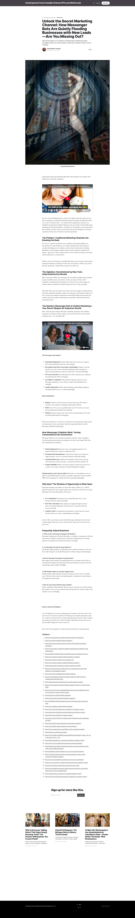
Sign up (79, 907)
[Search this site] (94, 3)
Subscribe (105, 3)
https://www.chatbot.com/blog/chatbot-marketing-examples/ (62, 657)
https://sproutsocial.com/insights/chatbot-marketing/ (60, 698)
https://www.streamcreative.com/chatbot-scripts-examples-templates (65, 729)
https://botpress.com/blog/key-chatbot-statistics (59, 715)
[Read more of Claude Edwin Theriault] (44, 50)
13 (61, 426)
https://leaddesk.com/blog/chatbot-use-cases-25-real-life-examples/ (64, 751)
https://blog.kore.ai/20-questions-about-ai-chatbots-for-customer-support (66, 776)
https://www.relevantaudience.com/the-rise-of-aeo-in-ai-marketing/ (64, 759)
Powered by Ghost (105, 906)
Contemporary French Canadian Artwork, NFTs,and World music (53, 3)
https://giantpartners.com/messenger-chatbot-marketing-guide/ (63, 774)
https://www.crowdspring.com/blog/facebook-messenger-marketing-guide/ (66, 762)
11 (67, 377)
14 (74, 389)
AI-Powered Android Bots (49, 17)
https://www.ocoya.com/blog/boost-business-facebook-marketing (63, 743)
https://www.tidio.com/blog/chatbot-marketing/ (58, 640)
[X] (77, 904)
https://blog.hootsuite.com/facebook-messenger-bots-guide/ (62, 765)
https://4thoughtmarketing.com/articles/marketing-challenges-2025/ (64, 740)
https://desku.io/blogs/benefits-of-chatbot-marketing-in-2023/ (63, 666)
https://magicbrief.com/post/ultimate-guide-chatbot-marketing (63, 723)
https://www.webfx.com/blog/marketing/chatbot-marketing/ (62, 663)
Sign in (98, 3)
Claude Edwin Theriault (54, 48)
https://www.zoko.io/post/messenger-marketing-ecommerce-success (64, 709)
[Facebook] (80, 904)
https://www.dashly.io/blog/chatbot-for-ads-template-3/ (61, 726)
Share (90, 49)
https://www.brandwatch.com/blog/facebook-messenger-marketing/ (64, 637)
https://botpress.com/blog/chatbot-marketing (58, 695)
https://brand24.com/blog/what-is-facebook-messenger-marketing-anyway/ (66, 654)
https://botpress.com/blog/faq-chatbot (56, 732)
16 (62, 426)
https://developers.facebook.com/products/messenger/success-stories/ (65, 712)
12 (75, 295)
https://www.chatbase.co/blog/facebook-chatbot (58, 706)
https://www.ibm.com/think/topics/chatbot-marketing (60, 674)
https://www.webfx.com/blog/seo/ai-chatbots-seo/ (59, 660)
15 (74, 364)
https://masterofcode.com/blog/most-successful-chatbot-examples (64, 682)
